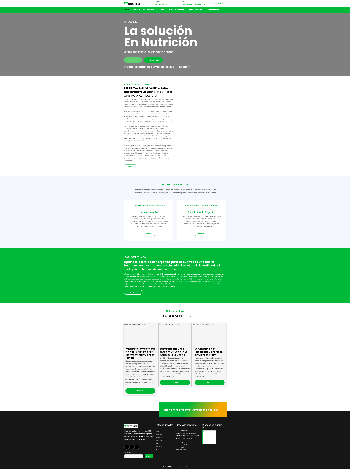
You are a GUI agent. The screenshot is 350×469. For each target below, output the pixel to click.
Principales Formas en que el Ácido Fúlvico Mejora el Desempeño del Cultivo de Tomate (140, 353)
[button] (161, 10)
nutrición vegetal (163, 274)
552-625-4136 (160, 4)
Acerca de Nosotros (138, 10)
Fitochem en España (211, 10)
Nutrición (150, 10)
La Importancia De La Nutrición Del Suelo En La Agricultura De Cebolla (173, 351)
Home (158, 431)
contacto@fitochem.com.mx (192, 4)
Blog (157, 443)
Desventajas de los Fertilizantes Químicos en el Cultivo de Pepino (209, 351)
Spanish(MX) (218, 3)
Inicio (127, 10)
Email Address (129, 452)
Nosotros (159, 434)
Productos (160, 10)
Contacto (198, 10)
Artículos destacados (176, 10)
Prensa (190, 10)
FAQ (157, 449)
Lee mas (140, 391)
